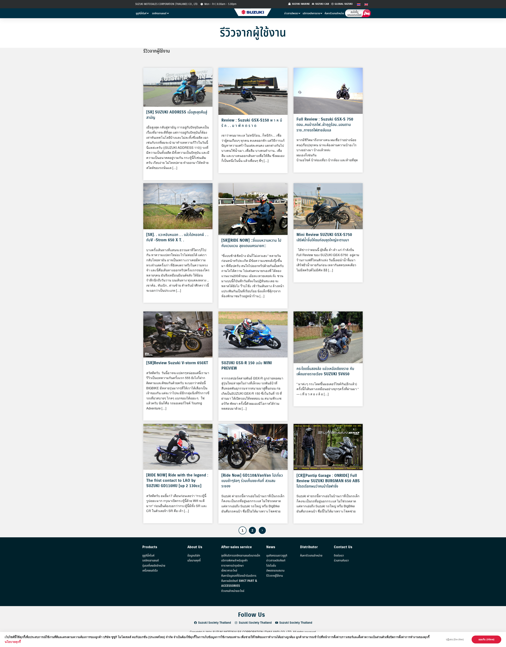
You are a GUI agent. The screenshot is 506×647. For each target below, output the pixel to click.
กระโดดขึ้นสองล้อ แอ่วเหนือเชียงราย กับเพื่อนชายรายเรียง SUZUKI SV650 (325, 371)
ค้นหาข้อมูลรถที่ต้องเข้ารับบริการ (238, 576)
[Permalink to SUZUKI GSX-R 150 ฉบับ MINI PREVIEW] (253, 334)
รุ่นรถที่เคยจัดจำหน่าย (153, 566)
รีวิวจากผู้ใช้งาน (274, 576)
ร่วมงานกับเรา (341, 560)
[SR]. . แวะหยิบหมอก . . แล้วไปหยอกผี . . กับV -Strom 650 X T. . (177, 237)
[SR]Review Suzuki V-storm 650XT (177, 363)
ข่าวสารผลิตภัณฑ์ (275, 560)
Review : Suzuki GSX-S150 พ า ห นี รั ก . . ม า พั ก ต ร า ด (251, 123)
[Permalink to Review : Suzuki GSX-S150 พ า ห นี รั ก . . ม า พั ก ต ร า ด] (253, 91)
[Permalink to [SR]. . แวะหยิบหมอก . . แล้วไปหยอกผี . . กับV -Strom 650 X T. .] (177, 206)
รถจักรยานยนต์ (150, 560)
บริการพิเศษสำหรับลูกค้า (234, 560)
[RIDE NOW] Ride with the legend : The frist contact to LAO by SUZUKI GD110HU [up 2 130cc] (177, 481)
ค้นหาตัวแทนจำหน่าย (311, 556)
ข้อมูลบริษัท (193, 556)
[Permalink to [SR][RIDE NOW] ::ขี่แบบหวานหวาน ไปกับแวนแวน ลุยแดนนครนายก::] (253, 209)
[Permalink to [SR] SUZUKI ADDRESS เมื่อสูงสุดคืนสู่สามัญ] (177, 87)
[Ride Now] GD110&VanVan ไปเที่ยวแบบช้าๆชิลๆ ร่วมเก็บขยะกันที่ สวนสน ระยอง (252, 481)
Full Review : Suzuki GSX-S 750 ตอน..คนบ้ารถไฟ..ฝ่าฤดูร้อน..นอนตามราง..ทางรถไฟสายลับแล (324, 125)
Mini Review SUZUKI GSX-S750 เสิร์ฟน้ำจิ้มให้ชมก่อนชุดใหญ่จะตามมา (324, 237)
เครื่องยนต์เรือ (150, 571)
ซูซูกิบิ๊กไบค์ (148, 556)
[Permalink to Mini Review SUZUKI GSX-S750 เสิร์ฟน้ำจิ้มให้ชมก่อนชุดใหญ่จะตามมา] (328, 206)
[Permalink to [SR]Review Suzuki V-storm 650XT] (177, 334)
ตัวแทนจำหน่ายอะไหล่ (232, 591)
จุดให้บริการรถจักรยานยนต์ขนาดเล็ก (240, 556)
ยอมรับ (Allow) (486, 639)
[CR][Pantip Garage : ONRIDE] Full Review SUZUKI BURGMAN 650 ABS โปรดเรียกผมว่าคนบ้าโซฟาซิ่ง (328, 481)
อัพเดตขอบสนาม (275, 571)
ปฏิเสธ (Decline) (455, 639)
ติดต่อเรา (339, 556)
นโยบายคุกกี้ (13, 641)
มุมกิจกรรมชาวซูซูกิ (276, 556)
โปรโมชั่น (271, 566)
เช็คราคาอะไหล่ (229, 571)
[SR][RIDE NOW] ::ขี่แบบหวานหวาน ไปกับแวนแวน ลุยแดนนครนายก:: (251, 243)
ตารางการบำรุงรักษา (232, 566)
